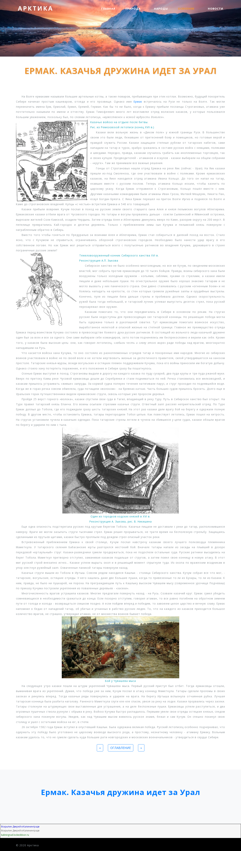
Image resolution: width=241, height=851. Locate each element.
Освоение (186, 8)
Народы (161, 8)
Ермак (138, 101)
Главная (108, 8)
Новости (215, 8)
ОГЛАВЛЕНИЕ (120, 748)
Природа (133, 8)
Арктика (35, 8)
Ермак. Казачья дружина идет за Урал (120, 792)
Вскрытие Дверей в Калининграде (20, 826)
